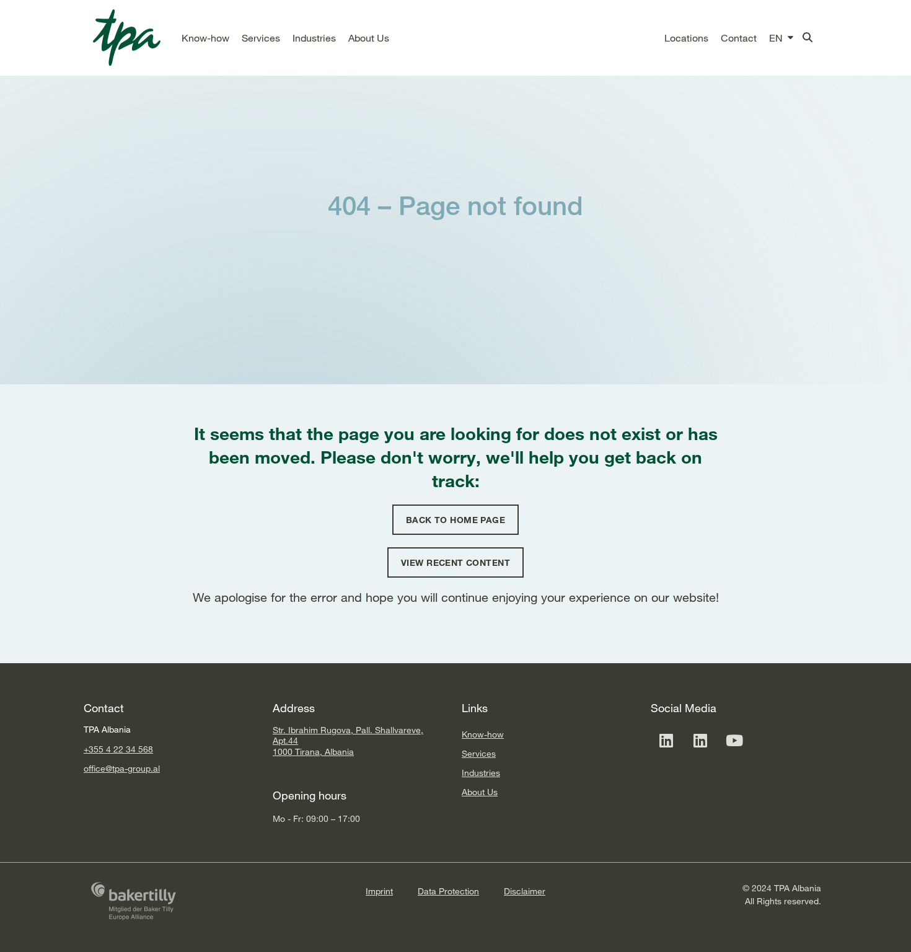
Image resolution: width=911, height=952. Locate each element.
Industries (481, 772)
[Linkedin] (666, 740)
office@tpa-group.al (122, 768)
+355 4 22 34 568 (118, 749)
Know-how (483, 734)
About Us (480, 792)
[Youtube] (734, 740)
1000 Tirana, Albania (313, 751)
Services (479, 753)
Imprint (379, 891)
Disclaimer (524, 891)
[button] (205, 38)
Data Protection (448, 891)
